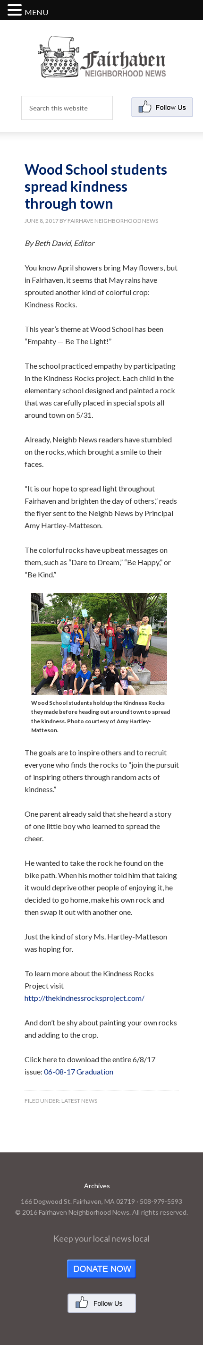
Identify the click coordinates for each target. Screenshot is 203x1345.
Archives (97, 1186)
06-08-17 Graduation (78, 1071)
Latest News (79, 1100)
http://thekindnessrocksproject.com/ (84, 997)
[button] (16, 10)
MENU (36, 12)
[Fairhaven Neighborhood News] (102, 70)
